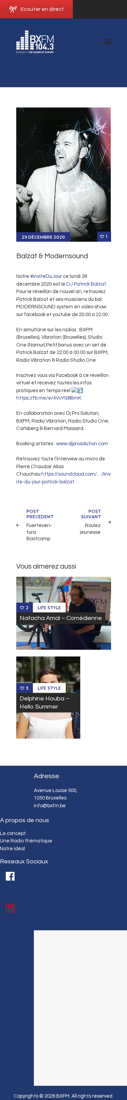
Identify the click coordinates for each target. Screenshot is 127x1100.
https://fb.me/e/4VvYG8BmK (48, 398)
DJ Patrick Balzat (86, 284)
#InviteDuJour (46, 276)
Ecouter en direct (42, 9)
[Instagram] (10, 908)
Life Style (49, 607)
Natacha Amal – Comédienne (61, 618)
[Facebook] (10, 876)
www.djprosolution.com (82, 443)
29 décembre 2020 (43, 237)
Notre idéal (12, 848)
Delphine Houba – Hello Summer (44, 702)
